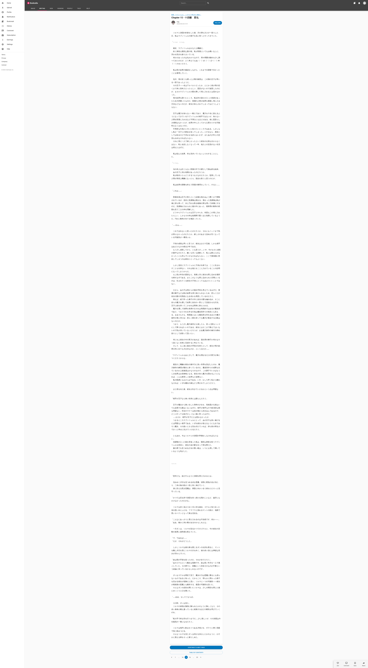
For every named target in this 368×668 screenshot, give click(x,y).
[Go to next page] (200, 657)
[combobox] (195, 3)
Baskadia (34, 3)
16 (190, 657)
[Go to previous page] (171, 657)
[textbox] (196, 335)
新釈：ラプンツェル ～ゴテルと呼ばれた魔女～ (186, 15)
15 (186, 657)
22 (197, 657)
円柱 (178, 22)
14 (182, 657)
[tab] (33, 8)
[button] (12, 3)
